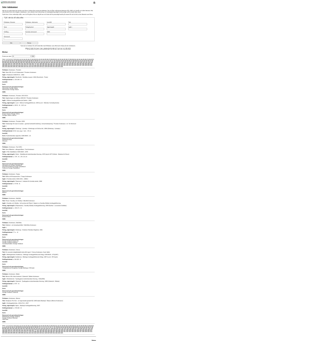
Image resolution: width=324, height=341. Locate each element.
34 (62, 59)
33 (60, 59)
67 (33, 60)
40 (74, 59)
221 (54, 66)
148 (40, 63)
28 (51, 59)
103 (13, 62)
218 (46, 66)
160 (72, 63)
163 (80, 63)
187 (54, 65)
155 (59, 63)
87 (71, 60)
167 (91, 63)
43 (79, 59)
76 (50, 60)
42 (77, 59)
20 (36, 59)
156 (62, 63)
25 (45, 59)
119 (54, 62)
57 (14, 60)
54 (8, 60)
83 (64, 60)
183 (43, 65)
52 (5, 60)
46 (85, 59)
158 (67, 63)
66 (31, 60)
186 (51, 65)
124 (68, 62)
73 (45, 60)
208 (19, 66)
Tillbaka (94, 340)
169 (6, 65)
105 (18, 62)
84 (65, 60)
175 (22, 65)
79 (56, 60)
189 (59, 65)
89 (75, 60)
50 (93, 59)
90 (77, 60)
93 (83, 60)
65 (29, 60)
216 (40, 66)
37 (68, 59)
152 (51, 63)
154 (56, 63)
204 (9, 66)
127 (76, 62)
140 (19, 63)
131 (86, 62)
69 (37, 60)
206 (14, 66)
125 (70, 62)
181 (38, 65)
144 (30, 63)
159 (70, 63)
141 (22, 63)
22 (39, 59)
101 (8, 62)
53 (7, 60)
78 (54, 60)
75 (48, 60)
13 (22, 59)
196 (78, 65)
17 (30, 59)
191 (64, 65)
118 (52, 62)
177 (27, 65)
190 (62, 65)
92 (81, 60)
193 (70, 65)
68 (35, 60)
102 (10, 62)
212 (30, 66)
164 (83, 63)
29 (53, 59)
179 (33, 65)
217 (43, 66)
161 (75, 63)
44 (81, 59)
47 (87, 59)
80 (58, 60)
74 (46, 60)
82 (62, 60)
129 (81, 62)
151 (48, 63)
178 (30, 65)
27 (49, 59)
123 (65, 62)
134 (3, 63)
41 (76, 59)
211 (27, 66)
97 (90, 60)
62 (24, 60)
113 (39, 62)
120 (57, 62)
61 (22, 60)
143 (27, 63)
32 (58, 59)
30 (55, 59)
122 (62, 62)
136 (9, 63)
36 (66, 59)
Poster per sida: (7, 56)
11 (19, 59)
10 (17, 59)
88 (73, 60)
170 (9, 65)
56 (12, 60)
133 (91, 62)
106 (21, 62)
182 (40, 65)
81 (60, 60)
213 (32, 66)
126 (73, 62)
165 (86, 63)
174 (19, 65)
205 (11, 66)
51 (3, 60)
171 (11, 65)
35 (64, 59)
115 (44, 62)
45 (83, 59)
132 (89, 62)
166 (88, 63)
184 (46, 65)
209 (22, 66)
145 (33, 63)
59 (18, 60)
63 (26, 60)
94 (84, 60)
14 (24, 59)
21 (38, 59)
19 (34, 59)
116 (47, 62)
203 (6, 66)
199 (86, 65)
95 (86, 60)
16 (28, 59)
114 (42, 62)
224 (62, 66)
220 (51, 66)
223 (59, 66)
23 (41, 59)
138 (14, 63)
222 (56, 66)
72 (43, 60)
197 (80, 65)
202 (3, 66)
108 (26, 62)
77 (52, 60)
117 (49, 62)
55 (10, 60)
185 (48, 65)
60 (20, 60)
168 (3, 65)
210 (25, 66)
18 (32, 59)
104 (16, 62)
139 (17, 63)
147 (38, 63)
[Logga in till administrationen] (94, 3)
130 (84, 62)
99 (3, 62)
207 (17, 66)
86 (69, 60)
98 (92, 60)
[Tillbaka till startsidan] (8, 1)
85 (67, 60)
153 (54, 63)
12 (21, 59)
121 (60, 62)
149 (43, 63)
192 (67, 65)
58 (16, 60)
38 (70, 59)
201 (91, 65)
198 (83, 65)
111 (34, 62)
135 (6, 63)
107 (24, 62)
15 (26, 59)
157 (64, 63)
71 (41, 60)
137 (11, 63)
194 (72, 65)
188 (56, 65)
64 (27, 60)
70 (39, 60)
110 (32, 62)
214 (35, 66)
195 (75, 65)
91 (79, 60)
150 (46, 63)
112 (37, 62)
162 (78, 63)
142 (25, 63)
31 (57, 59)
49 (91, 59)
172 (14, 65)
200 (88, 65)
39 (72, 59)
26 (47, 59)
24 (43, 59)
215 (38, 66)
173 (17, 65)
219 (48, 66)
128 (78, 62)
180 (35, 65)
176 (25, 65)
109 (29, 62)
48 (89, 59)
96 (88, 60)
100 (5, 62)
